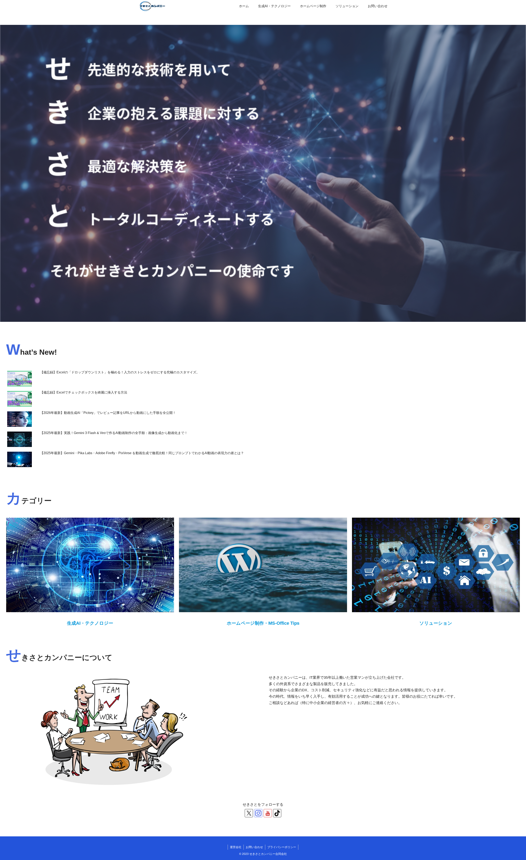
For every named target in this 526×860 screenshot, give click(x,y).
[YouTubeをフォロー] (268, 813)
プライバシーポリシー (281, 847)
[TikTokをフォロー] (277, 813)
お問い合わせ (254, 847)
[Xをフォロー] (249, 813)
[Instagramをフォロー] (258, 813)
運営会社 (235, 847)
